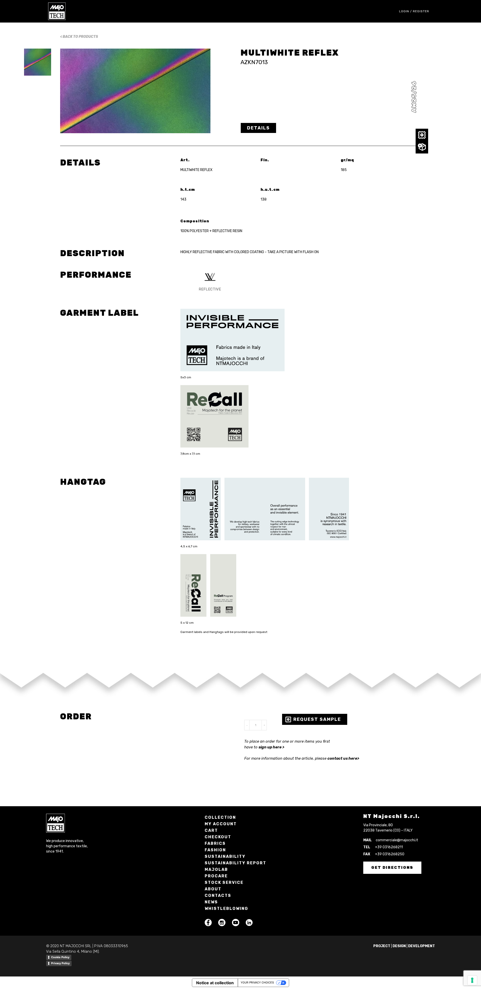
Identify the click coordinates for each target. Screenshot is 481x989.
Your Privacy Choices (257, 982)
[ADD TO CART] (422, 147)
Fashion (215, 850)
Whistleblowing (226, 908)
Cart (211, 830)
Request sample (317, 719)
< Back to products (79, 37)
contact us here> (343, 758)
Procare (216, 876)
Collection (220, 817)
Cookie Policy (60, 957)
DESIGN (399, 946)
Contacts (218, 895)
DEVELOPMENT (421, 946)
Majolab (216, 869)
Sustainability (225, 856)
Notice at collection (215, 982)
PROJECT (381, 946)
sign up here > (271, 747)
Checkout (218, 837)
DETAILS (258, 128)
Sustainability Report (235, 863)
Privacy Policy (60, 963)
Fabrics (215, 843)
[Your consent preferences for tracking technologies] (472, 980)
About (213, 889)
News (211, 902)
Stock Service (224, 882)
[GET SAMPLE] (422, 135)
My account (221, 823)
